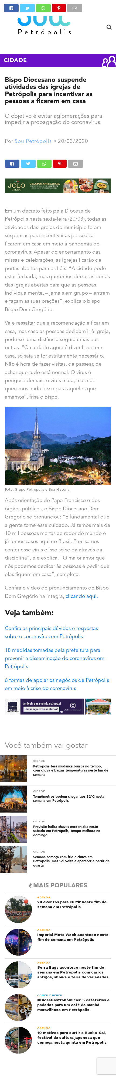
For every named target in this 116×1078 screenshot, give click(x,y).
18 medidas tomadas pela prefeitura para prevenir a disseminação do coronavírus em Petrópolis (54, 659)
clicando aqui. (82, 596)
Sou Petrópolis (33, 141)
